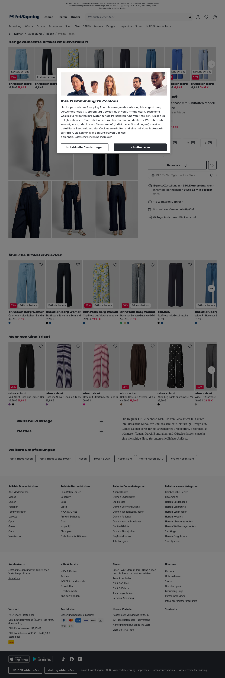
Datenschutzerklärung (87, 137)
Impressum (106, 137)
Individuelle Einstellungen (84, 147)
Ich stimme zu (140, 147)
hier (91, 132)
